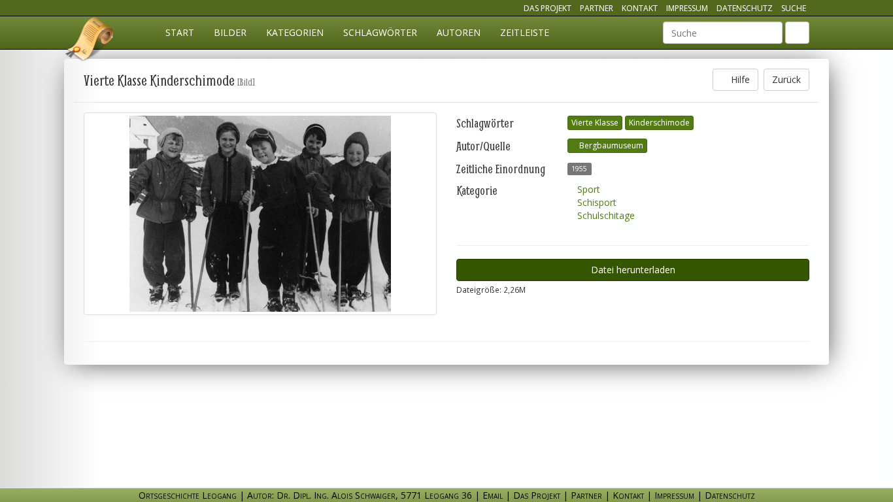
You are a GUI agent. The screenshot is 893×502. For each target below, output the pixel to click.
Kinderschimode (659, 122)
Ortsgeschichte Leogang (90, 41)
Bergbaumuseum (610, 145)
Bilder (230, 32)
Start (179, 32)
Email (492, 495)
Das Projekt (547, 8)
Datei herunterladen (633, 269)
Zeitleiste (524, 32)
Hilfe (739, 79)
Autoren (458, 32)
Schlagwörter (380, 32)
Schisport (595, 202)
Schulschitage (605, 215)
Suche (793, 8)
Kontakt (640, 8)
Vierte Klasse (594, 122)
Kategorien (295, 32)
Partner (596, 8)
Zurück (786, 79)
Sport (587, 189)
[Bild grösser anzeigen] (260, 214)
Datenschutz (744, 8)
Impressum (687, 8)
